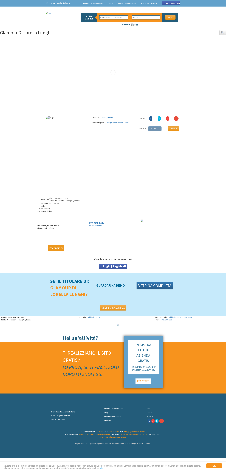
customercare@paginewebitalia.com (113, 437)
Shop (111, 3)
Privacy (150, 416)
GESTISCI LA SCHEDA (113, 307)
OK (214, 465)
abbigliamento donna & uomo (117, 123)
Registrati (108, 420)
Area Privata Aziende (149, 3)
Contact (150, 412)
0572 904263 (167, 320)
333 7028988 (114, 431)
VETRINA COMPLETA (154, 285)
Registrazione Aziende (127, 3)
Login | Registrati (172, 3)
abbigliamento (107, 117)
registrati (143, 381)
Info (101, 467)
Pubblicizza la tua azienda (93, 3)
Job (148, 408)
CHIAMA (174, 128)
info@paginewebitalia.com (134, 431)
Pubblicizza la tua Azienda (114, 408)
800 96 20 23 (100, 431)
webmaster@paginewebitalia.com (134, 434)
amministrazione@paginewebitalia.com (94, 434)
